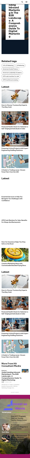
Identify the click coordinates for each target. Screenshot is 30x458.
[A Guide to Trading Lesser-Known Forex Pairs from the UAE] (15, 161)
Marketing (4, 370)
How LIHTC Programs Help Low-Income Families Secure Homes (19, 418)
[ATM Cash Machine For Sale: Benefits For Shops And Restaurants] (15, 211)
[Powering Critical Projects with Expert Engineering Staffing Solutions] (15, 139)
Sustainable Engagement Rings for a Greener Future (19, 427)
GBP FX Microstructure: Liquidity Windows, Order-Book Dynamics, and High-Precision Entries (19, 439)
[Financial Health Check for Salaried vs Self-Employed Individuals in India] (15, 118)
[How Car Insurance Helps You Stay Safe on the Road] (15, 233)
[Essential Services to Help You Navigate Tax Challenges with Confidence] (15, 188)
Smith (3, 382)
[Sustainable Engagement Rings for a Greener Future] (6, 427)
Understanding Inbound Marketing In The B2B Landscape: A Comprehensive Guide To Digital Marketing (15, 19)
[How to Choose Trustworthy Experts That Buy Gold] (15, 96)
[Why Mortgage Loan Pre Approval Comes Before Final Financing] (6, 449)
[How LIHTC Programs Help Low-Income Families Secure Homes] (6, 418)
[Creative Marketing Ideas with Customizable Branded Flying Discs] (15, 255)
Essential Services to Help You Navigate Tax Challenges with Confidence (12, 198)
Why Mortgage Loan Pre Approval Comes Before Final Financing (19, 449)
